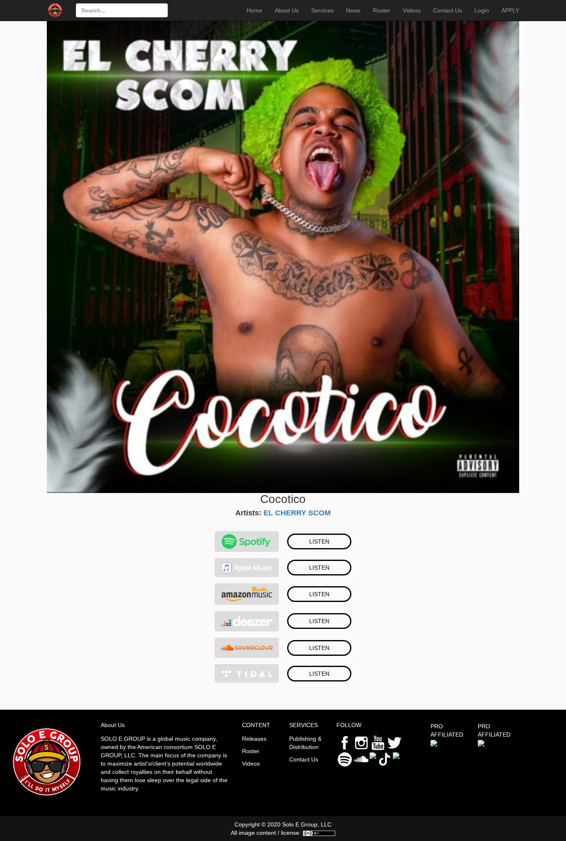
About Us (287, 10)
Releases (254, 738)
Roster (381, 10)
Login (481, 10)
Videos (412, 10)
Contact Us (447, 10)
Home (254, 10)
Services (322, 10)
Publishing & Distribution (305, 742)
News (353, 10)
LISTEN (319, 541)
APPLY (510, 10)
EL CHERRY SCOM (297, 513)
